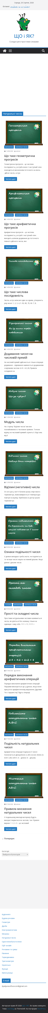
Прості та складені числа (21, 613)
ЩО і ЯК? (24, 36)
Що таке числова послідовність (16, 293)
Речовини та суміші (9, 949)
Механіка (5, 934)
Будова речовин (8, 918)
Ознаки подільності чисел (22, 552)
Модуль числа (14, 422)
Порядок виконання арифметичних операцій (21, 677)
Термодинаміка (8, 957)
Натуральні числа (21, 147)
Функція (5, 969)
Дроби (4, 926)
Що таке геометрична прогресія (19, 157)
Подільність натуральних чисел (21, 745)
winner (18, 151)
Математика (9, 147)
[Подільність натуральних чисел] (24, 720)
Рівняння (5, 953)
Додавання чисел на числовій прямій (18, 355)
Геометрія (6, 922)
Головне (8, 605)
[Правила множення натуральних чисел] (24, 786)
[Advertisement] (24, 79)
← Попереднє (8, 838)
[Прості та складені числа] (24, 590)
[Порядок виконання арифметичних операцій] (24, 652)
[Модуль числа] (24, 398)
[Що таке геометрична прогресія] (24, 132)
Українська (6, 965)
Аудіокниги (6, 914)
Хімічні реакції (7, 973)
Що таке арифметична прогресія (20, 225)
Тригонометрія (8, 961)
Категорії (5, 851)
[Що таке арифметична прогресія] (24, 201)
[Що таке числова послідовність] (24, 269)
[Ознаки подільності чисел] (24, 528)
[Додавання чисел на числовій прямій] (24, 330)
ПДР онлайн (6, 945)
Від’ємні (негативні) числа (22, 487)
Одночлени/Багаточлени (12, 942)
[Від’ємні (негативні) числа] (24, 463)
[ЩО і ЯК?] (4, 51)
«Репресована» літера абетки (22, 6)
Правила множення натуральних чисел (18, 810)
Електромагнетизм (9, 930)
